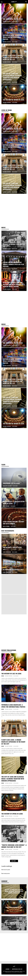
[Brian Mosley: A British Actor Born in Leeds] (14, 498)
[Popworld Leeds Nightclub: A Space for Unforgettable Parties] (14, 34)
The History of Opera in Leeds (12, 814)
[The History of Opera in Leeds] (14, 94)
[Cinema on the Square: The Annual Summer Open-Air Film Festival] (14, 261)
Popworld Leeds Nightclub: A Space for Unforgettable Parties (13, 706)
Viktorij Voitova (8, 676)
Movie (2, 849)
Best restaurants (5, 873)
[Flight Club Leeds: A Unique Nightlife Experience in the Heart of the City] (14, 54)
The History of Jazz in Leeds (11, 673)
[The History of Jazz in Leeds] (14, 13)
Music (2, 709)
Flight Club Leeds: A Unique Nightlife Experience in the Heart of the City (13, 742)
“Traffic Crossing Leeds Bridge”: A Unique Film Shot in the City (14, 846)
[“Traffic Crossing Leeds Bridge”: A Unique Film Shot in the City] (14, 241)
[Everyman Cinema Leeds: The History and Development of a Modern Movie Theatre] (14, 281)
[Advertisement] (14, 211)
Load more (13, 861)
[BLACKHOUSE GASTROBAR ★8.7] (14, 564)
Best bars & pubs (5, 869)
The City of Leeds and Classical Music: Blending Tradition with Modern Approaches (12, 779)
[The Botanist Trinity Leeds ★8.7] (14, 544)
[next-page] (24, 887)
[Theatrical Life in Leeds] (14, 478)
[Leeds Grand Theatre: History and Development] (14, 518)
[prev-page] (21, 887)
